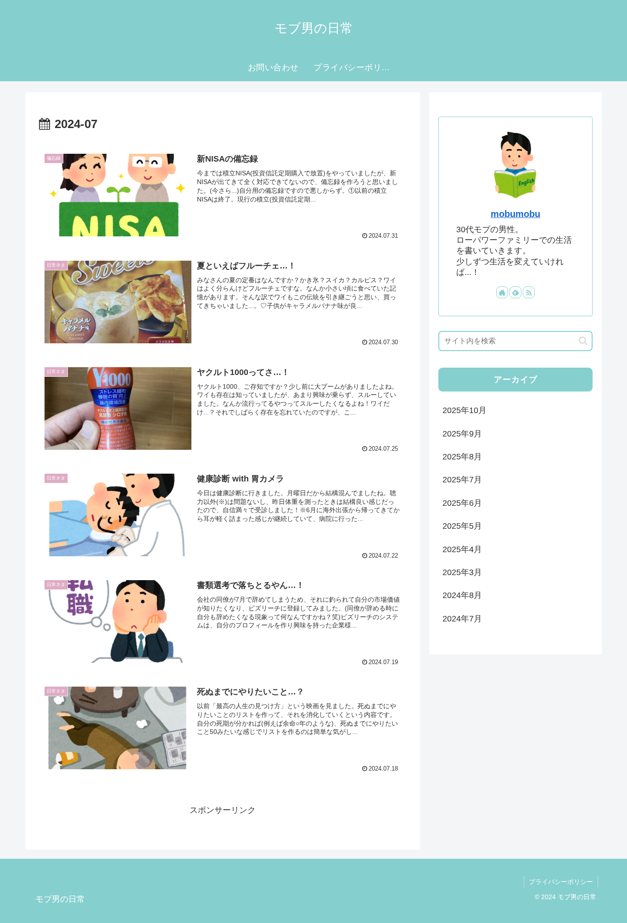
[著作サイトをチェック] (502, 292)
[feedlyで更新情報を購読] (515, 292)
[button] (583, 341)
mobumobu (515, 214)
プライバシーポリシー (561, 881)
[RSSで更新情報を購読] (529, 292)
